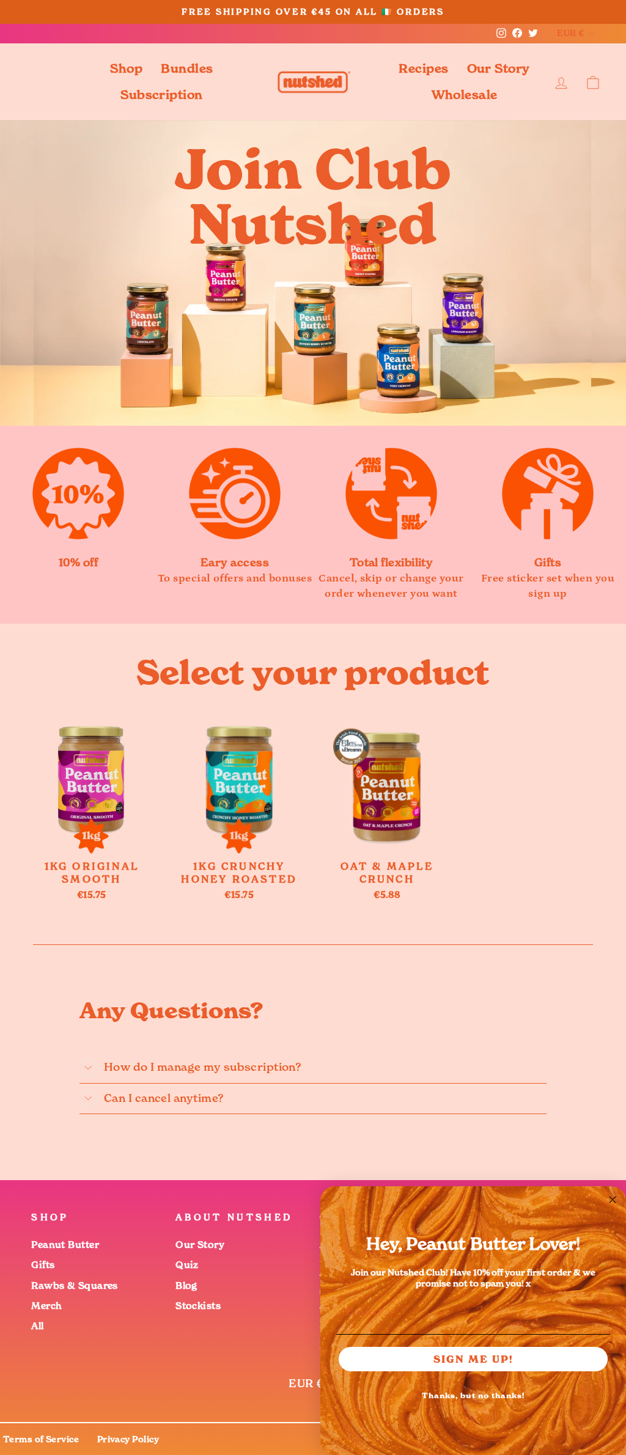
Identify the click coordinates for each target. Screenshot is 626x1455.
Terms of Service (41, 1439)
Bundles (187, 68)
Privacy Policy (128, 1439)
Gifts (42, 1265)
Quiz (187, 1265)
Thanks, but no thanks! (473, 1395)
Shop (126, 68)
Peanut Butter (65, 1244)
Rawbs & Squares (74, 1285)
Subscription (161, 95)
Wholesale (465, 95)
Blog (186, 1285)
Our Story (498, 68)
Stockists (198, 1305)
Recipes (423, 68)
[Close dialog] (612, 1199)
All (37, 1326)
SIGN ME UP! (473, 1359)
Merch (46, 1305)
